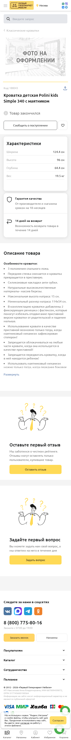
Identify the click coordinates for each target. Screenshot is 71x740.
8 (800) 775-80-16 (23, 622)
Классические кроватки (23, 30)
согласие (24, 722)
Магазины (52, 637)
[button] (5, 5)
